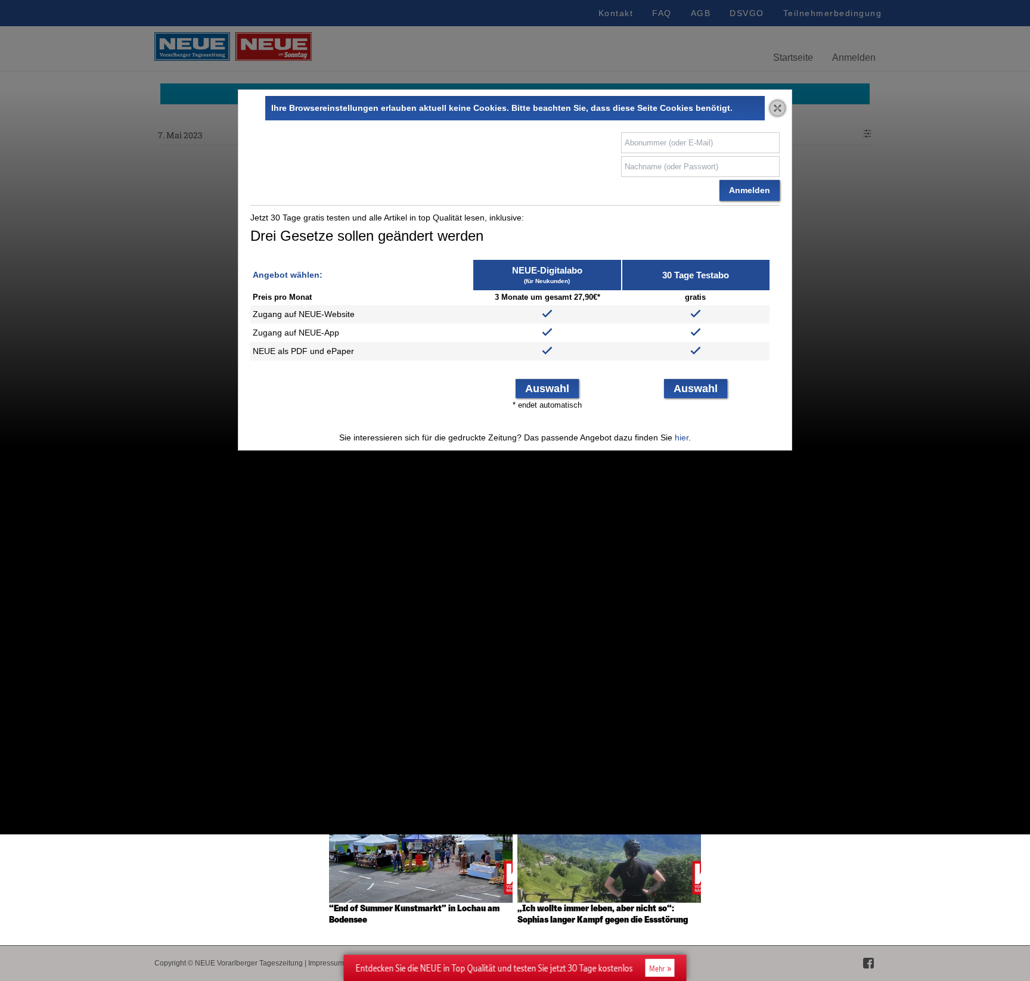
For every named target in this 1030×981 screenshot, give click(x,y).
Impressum (326, 963)
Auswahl (547, 389)
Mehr (657, 968)
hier (681, 437)
